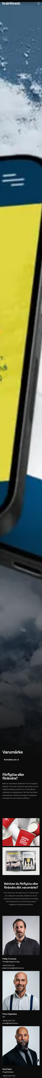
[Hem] (11, 3)
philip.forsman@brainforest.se (13, 968)
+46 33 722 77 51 (8, 1021)
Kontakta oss (10, 759)
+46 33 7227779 (8, 965)
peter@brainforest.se (10, 1023)
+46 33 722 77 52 (8, 1076)
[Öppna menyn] (38, 3)
